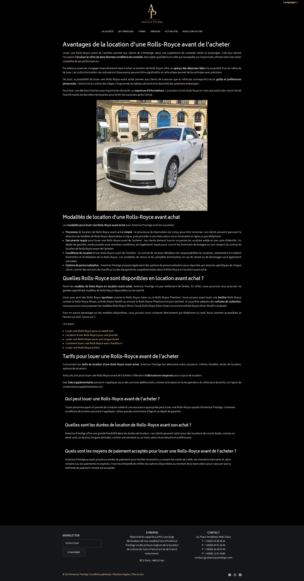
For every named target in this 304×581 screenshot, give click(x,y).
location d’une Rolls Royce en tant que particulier (197, 91)
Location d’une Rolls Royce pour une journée (92, 335)
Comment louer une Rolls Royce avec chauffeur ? (94, 344)
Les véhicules (126, 31)
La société (108, 31)
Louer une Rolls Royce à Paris (83, 348)
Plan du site (138, 575)
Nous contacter (192, 31)
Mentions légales (121, 575)
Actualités (171, 31)
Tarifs (142, 31)
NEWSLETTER (71, 536)
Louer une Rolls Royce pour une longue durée (92, 339)
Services (155, 31)
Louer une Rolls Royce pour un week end (89, 331)
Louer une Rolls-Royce (76, 53)
